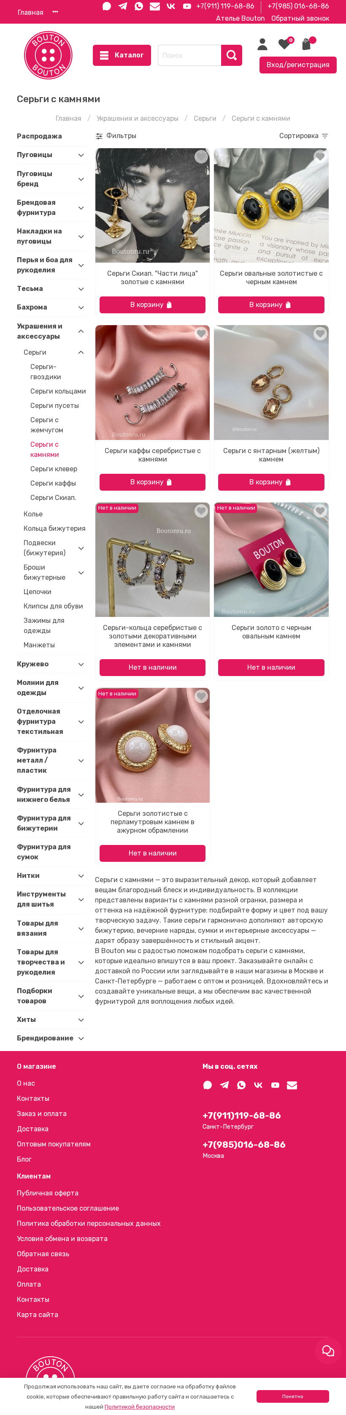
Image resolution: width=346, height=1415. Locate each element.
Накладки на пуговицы (39, 236)
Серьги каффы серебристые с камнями (153, 455)
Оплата (29, 1284)
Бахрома (32, 307)
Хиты (26, 1020)
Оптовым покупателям (54, 1144)
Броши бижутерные (44, 572)
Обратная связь (43, 1254)
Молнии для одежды (38, 688)
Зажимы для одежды (44, 626)
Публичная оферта (47, 1193)
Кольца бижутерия (55, 528)
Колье (33, 514)
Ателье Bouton (240, 18)
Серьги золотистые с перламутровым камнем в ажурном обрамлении (153, 821)
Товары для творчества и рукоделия (41, 962)
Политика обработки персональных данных (89, 1223)
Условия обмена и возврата (62, 1239)
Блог (24, 1159)
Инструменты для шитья (41, 899)
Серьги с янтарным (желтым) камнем (271, 455)
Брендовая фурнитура (36, 207)
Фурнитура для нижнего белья (44, 794)
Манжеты (39, 645)
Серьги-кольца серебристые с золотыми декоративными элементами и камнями (152, 636)
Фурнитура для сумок (44, 852)
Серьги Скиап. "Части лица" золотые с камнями (152, 277)
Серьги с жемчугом (46, 425)
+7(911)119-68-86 (242, 1116)
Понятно (292, 1396)
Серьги (205, 118)
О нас (26, 1083)
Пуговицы (34, 155)
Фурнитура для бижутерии (44, 823)
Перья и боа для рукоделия (45, 265)
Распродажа (39, 136)
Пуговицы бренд (34, 179)
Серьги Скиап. (53, 498)
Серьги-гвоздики (45, 372)
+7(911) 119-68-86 (225, 6)
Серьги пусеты (54, 406)
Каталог (129, 55)
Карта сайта (37, 1315)
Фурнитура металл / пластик (37, 760)
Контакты (33, 1099)
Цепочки (37, 592)
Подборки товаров (34, 996)
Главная (30, 12)
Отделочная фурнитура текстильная (40, 721)
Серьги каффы (53, 483)
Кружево (33, 664)
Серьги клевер (53, 469)
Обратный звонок (300, 18)
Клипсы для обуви (53, 606)
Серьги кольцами (58, 391)
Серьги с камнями (44, 449)
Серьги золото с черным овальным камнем (271, 632)
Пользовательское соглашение (68, 1208)
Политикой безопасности (140, 1407)
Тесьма (30, 289)
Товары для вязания (37, 928)
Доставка (33, 1129)
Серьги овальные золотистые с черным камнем (271, 277)
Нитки (28, 876)
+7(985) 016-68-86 (298, 6)
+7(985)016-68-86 (244, 1145)
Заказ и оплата (42, 1114)
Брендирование (45, 1038)
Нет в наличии (153, 667)
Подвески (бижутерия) (44, 548)
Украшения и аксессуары (137, 118)
